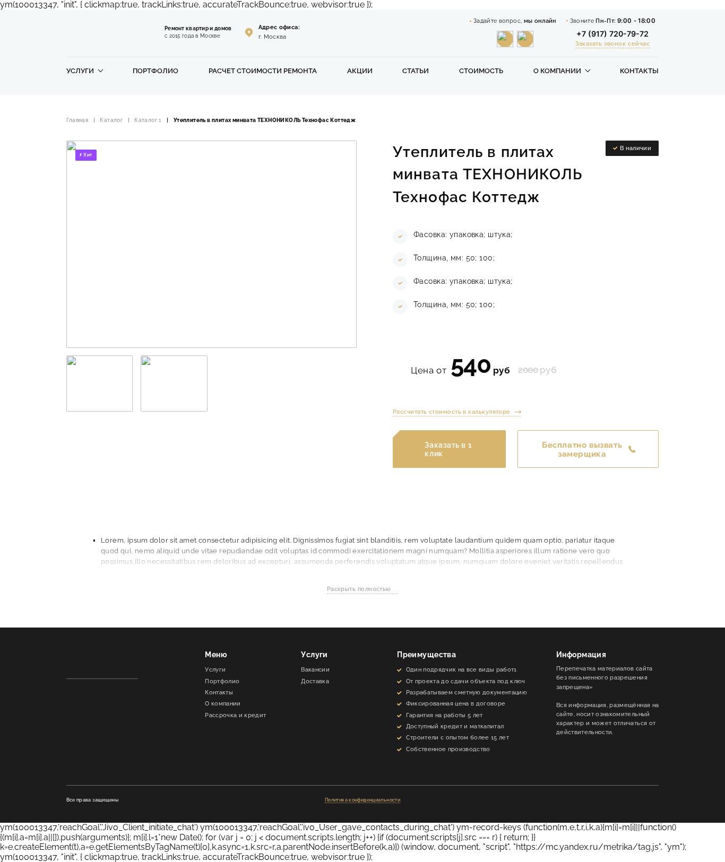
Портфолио (155, 71)
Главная (77, 120)
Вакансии (315, 669)
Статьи (415, 71)
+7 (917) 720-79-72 (612, 33)
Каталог (111, 120)
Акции (360, 71)
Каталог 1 (148, 120)
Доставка (315, 681)
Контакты (639, 71)
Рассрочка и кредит (235, 715)
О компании (557, 71)
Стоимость (481, 71)
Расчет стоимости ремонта (263, 71)
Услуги (80, 71)
